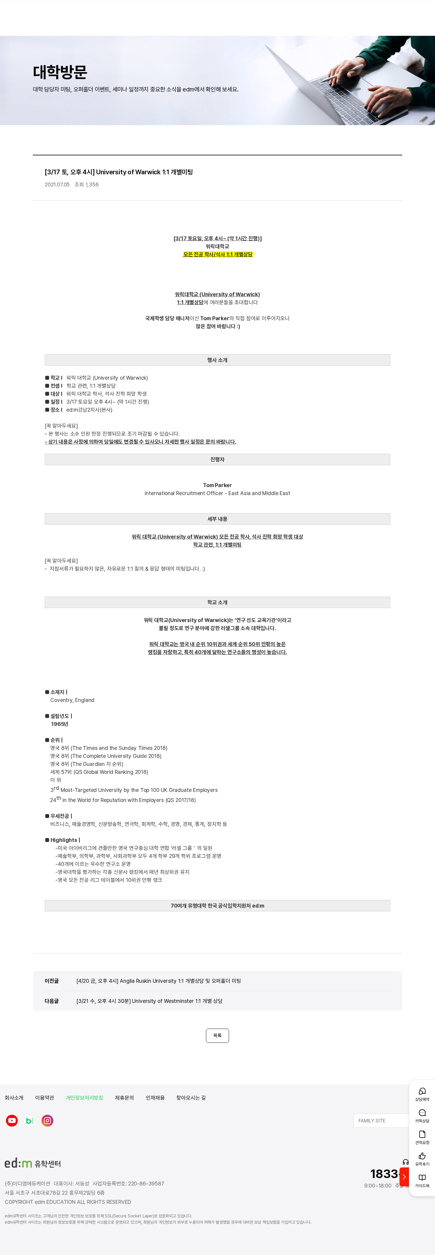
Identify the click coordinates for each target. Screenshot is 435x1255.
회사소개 (14, 1098)
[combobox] (391, 1121)
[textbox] (392, 1120)
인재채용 (155, 1098)
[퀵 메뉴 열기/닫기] (404, 1176)
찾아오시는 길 (191, 1098)
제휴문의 (124, 1098)
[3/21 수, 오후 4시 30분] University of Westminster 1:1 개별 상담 (149, 1001)
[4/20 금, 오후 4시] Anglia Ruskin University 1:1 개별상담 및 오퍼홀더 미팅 (158, 980)
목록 (217, 1035)
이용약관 (44, 1098)
